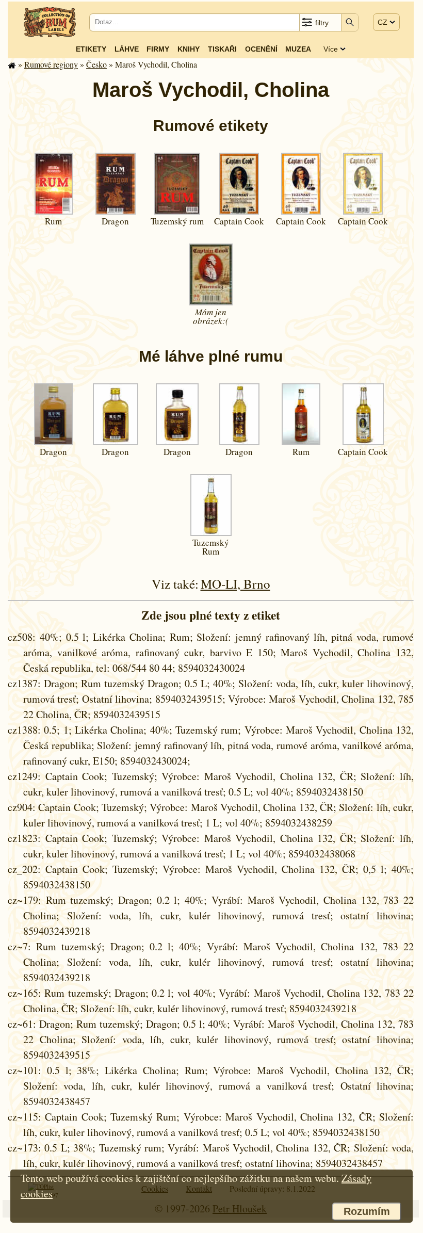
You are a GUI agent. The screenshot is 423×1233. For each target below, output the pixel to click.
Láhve (127, 49)
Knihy (188, 49)
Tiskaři (222, 49)
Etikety (91, 49)
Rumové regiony (51, 64)
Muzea (298, 49)
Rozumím (367, 1211)
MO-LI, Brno (235, 583)
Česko (96, 64)
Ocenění (261, 49)
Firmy (158, 49)
